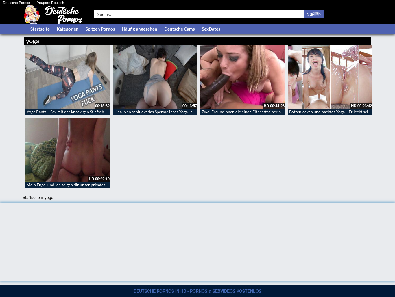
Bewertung (360, 39)
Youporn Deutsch (50, 2)
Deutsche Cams (179, 28)
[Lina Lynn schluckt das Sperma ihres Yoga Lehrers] (155, 77)
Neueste (324, 39)
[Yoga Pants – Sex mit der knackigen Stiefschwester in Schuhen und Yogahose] (67, 77)
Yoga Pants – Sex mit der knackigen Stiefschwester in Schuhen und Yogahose (95, 111)
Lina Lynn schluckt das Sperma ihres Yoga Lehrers (158, 111)
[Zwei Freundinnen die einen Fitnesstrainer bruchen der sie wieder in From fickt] (242, 77)
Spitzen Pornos (100, 28)
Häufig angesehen (139, 28)
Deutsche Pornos (16, 2)
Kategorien (68, 28)
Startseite (40, 28)
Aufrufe (341, 39)
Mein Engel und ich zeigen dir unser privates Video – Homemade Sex (88, 184)
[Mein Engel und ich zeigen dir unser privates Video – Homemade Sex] (67, 149)
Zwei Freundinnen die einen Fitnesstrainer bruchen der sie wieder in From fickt (272, 111)
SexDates (211, 28)
